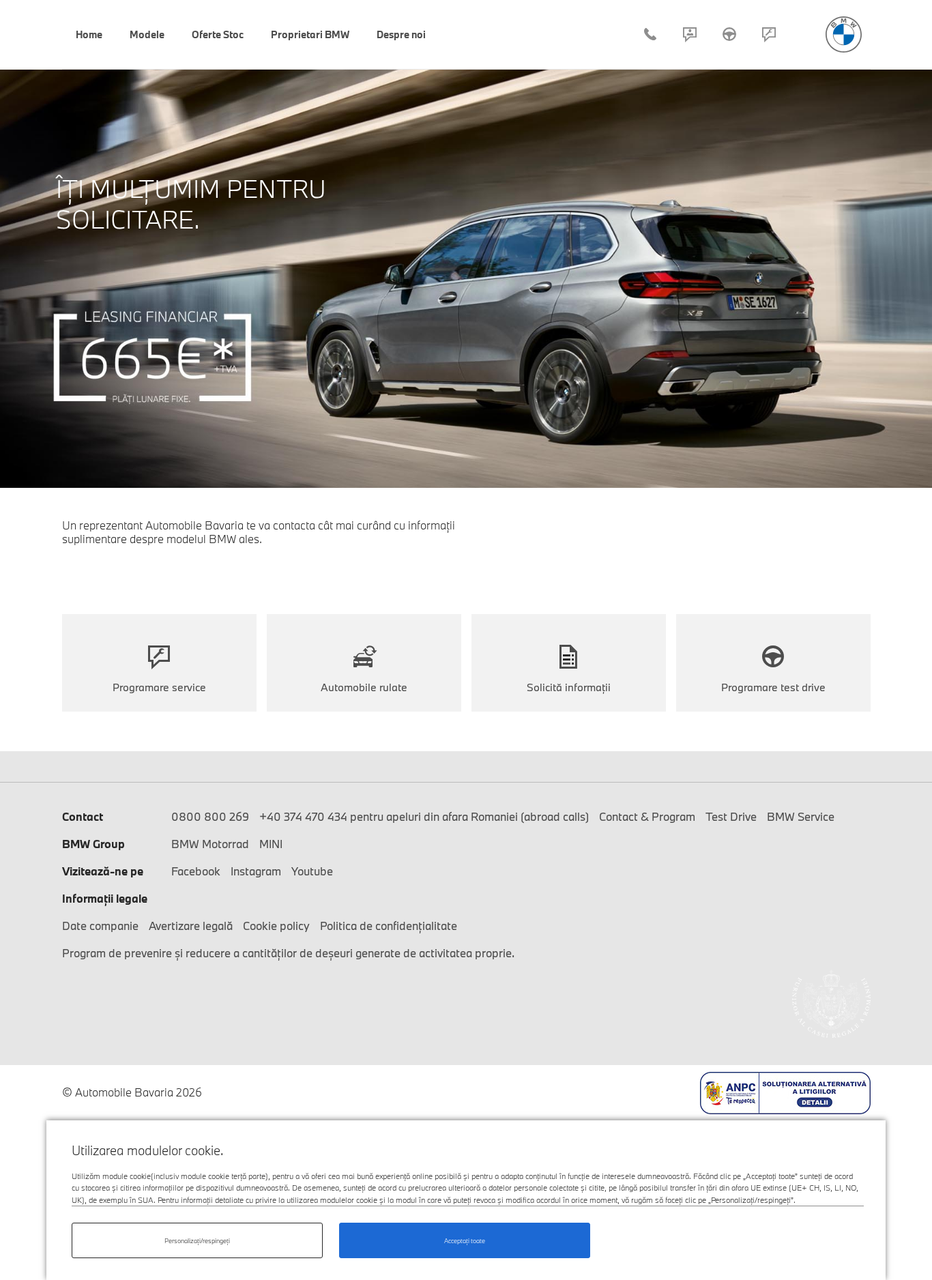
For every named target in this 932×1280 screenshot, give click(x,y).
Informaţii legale (104, 898)
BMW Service (800, 816)
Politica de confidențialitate (388, 925)
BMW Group (93, 844)
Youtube (312, 871)
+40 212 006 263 (650, 34)
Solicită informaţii (569, 687)
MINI (270, 844)
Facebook (195, 871)
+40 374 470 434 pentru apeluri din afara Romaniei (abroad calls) (424, 816)
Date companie (100, 925)
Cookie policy (276, 925)
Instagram (256, 871)
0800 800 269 (210, 816)
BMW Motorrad (210, 844)
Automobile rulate (364, 687)
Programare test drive (773, 687)
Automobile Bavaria (844, 34)
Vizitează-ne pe (102, 871)
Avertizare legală (191, 925)
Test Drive (729, 34)
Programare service (769, 34)
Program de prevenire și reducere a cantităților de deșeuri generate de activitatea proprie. (288, 953)
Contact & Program (689, 34)
